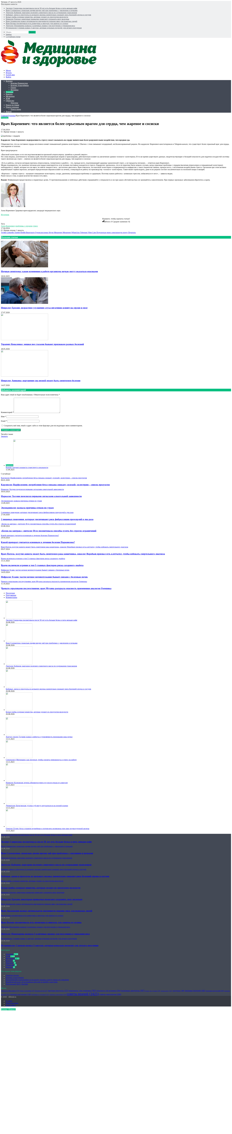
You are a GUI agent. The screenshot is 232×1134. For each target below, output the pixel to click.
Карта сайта (11, 1005)
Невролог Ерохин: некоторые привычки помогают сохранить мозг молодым (37, 19)
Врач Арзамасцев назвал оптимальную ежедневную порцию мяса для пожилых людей (41, 21)
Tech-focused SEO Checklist (17, 984)
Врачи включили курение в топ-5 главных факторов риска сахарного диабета (42, 565)
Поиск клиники (12, 107)
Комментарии (11, 597)
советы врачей (83, 994)
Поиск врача (16, 109)
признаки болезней (195, 990)
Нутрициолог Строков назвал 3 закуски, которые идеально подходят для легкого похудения (44, 28)
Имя (3, 417)
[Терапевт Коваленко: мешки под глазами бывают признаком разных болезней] (24, 339)
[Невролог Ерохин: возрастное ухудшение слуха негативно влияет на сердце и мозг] (24, 303)
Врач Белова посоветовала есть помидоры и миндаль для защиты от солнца (37, 23)
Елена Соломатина (27, 991)
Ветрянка (14, 90)
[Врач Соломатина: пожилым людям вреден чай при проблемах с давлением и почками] (19, 641)
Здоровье (9, 92)
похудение (178, 991)
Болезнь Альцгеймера (20, 85)
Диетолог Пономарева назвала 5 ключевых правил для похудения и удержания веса (40, 26)
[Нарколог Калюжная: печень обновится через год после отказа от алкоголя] (19, 780)
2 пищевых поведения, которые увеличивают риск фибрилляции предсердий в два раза (47, 519)
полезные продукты (133, 990)
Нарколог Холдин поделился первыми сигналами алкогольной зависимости (41, 496)
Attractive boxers (12, 975)
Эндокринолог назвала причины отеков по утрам (27, 507)
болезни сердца (41, 991)
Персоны (14, 103)
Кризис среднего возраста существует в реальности (27, 467)
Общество (10, 101)
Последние (10, 593)
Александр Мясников (10, 991)
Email (4, 421)
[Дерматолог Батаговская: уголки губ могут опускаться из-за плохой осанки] (19, 803)
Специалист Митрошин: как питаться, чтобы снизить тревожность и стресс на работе (41, 760)
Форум (8, 111)
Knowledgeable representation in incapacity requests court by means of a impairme (37, 980)
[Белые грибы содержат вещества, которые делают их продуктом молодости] (19, 710)
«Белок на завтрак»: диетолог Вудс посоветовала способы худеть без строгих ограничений (48, 531)
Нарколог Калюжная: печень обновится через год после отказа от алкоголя (37, 783)
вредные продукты (58, 991)
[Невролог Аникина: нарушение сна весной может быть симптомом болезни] (24, 376)
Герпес (13, 88)
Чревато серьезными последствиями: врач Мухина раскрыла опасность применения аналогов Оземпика (56, 588)
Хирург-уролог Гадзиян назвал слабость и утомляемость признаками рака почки (39, 737)
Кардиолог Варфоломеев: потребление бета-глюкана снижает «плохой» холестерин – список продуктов (55, 484)
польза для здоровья (152, 991)
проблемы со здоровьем (40, 994)
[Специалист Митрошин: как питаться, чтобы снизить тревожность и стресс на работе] (19, 758)
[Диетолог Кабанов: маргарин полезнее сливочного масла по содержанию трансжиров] (19, 664)
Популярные (11, 595)
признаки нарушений (215, 991)
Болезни (9, 81)
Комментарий (7, 412)
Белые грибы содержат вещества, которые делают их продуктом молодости (37, 17)
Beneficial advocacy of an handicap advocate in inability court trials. (32, 982)
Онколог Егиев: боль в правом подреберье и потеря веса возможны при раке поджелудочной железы (47, 829)
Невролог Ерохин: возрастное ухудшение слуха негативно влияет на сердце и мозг (44, 307)
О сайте (9, 1001)
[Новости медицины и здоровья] (50, 66)
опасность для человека (109, 991)
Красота (9, 94)
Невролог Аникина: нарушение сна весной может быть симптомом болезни (40, 380)
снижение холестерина (57, 994)
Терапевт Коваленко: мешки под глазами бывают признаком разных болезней (42, 344)
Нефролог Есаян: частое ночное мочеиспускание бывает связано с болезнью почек (44, 577)
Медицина (10, 96)
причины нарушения (20, 994)
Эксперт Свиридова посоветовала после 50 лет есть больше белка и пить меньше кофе (41, 8)
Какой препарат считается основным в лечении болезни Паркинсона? (38, 542)
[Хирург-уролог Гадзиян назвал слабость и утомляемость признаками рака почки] (19, 735)
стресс (35, 226)
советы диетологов (110, 994)
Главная (4, 116)
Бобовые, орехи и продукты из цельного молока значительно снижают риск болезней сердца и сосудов (48, 15)
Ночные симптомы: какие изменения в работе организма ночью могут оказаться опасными (49, 271)
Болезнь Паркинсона (19, 83)
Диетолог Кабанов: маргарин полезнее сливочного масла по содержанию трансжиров (41, 13)
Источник (5, 215)
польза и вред (166, 991)
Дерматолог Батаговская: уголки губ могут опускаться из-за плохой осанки (37, 806)
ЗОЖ (8, 98)
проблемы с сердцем (23, 226)
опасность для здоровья (82, 990)
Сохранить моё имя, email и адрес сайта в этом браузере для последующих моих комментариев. (43, 426)
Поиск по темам (12, 105)
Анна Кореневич (8, 226)
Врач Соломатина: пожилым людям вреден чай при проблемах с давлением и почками (41, 10)
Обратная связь (12, 1003)
